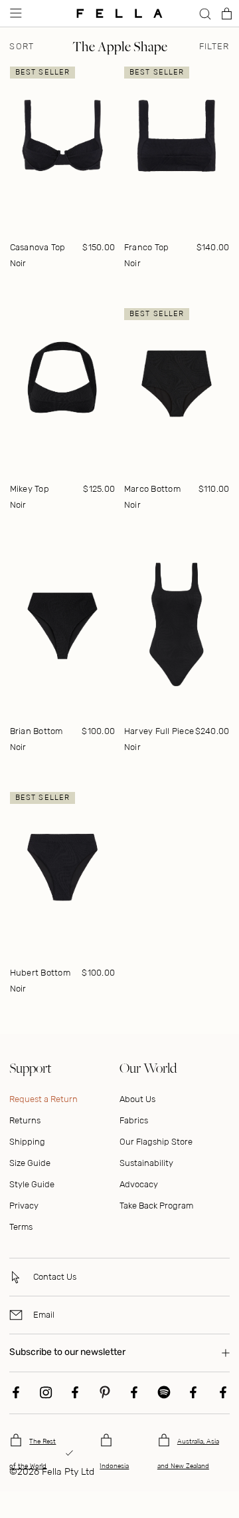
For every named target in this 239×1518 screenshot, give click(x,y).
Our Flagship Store (156, 1142)
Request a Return (43, 1099)
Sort (21, 46)
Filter (214, 46)
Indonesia (114, 1466)
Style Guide (31, 1184)
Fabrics (134, 1120)
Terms (21, 1227)
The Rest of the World (32, 1453)
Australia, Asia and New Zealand (188, 1453)
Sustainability (146, 1163)
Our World (148, 1068)
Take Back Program (156, 1206)
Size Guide (29, 1163)
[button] (14, 13)
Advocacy (139, 1184)
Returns (24, 1120)
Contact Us (54, 1277)
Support (30, 1068)
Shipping (27, 1142)
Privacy (24, 1206)
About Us (137, 1099)
